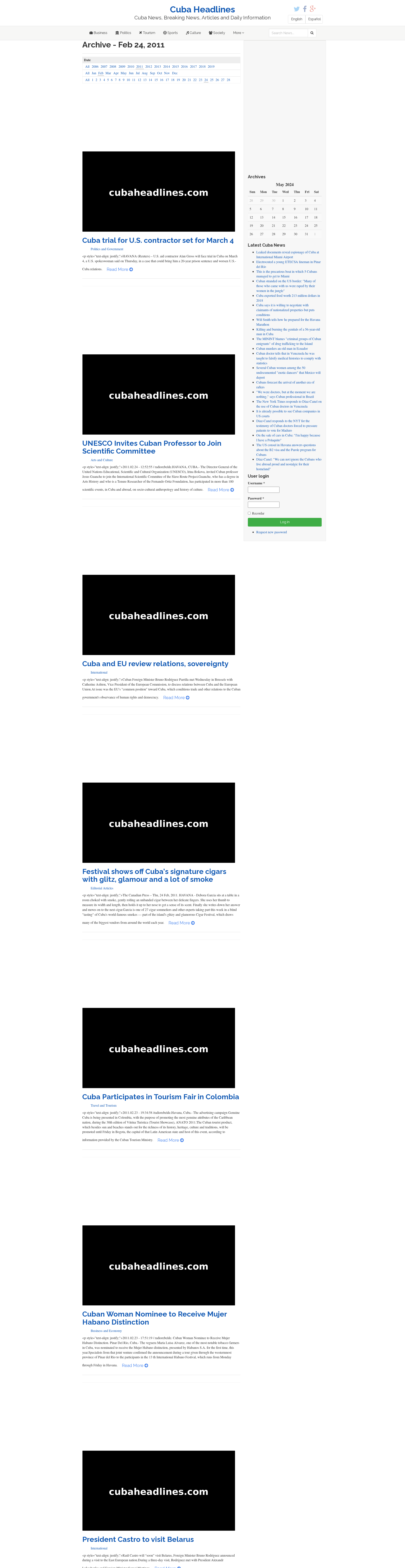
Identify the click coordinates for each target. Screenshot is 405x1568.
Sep (152, 73)
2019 (211, 66)
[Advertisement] (161, 119)
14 (150, 79)
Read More (118, 269)
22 (195, 79)
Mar (108, 73)
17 (167, 79)
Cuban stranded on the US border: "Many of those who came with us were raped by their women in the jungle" (286, 286)
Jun (131, 73)
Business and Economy (106, 1330)
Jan (94, 73)
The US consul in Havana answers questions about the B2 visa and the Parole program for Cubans (286, 450)
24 (206, 79)
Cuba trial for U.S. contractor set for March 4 (158, 240)
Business (100, 33)
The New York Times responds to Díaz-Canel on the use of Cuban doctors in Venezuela (289, 403)
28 (228, 79)
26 (217, 79)
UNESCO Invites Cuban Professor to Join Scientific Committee (151, 447)
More (237, 33)
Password (256, 498)
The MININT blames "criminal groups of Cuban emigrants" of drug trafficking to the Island (288, 341)
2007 (104, 66)
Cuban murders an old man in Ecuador (282, 348)
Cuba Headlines (202, 9)
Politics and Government (107, 249)
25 (211, 79)
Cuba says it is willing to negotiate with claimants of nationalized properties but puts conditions (285, 310)
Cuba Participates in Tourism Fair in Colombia (160, 1097)
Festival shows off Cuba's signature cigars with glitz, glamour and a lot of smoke (154, 875)
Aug (145, 73)
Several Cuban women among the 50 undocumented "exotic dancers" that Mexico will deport (288, 372)
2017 (193, 66)
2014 (166, 66)
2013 (157, 66)
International (99, 672)
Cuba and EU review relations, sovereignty (155, 663)
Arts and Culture (102, 460)
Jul (138, 73)
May (124, 73)
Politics (125, 33)
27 (222, 79)
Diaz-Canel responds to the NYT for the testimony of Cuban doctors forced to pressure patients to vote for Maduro (286, 426)
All (87, 66)
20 (184, 79)
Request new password (271, 532)
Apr (116, 73)
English (296, 19)
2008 (112, 66)
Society (218, 33)
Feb (100, 73)
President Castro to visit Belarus (138, 1539)
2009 (122, 66)
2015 (175, 66)
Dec (175, 73)
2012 (148, 66)
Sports (172, 33)
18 (172, 79)
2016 (184, 66)
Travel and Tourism (103, 1105)
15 (156, 79)
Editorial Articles (102, 888)
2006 (95, 66)
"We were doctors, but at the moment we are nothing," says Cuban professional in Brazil (285, 394)
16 (161, 79)
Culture (195, 33)
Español (314, 19)
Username (256, 483)
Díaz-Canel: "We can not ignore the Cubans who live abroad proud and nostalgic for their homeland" (288, 464)
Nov (167, 73)
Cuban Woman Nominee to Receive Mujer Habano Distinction (154, 1318)
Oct (159, 73)
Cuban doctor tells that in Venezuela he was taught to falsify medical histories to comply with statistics (288, 358)
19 (178, 79)
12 (139, 79)
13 (145, 79)
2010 (130, 66)
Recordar (258, 513)
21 (189, 79)
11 (133, 79)
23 (200, 79)
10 (128, 79)
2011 (139, 66)
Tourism (148, 33)
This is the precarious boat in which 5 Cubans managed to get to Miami (286, 273)
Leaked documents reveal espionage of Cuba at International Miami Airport (287, 254)
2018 (202, 66)
